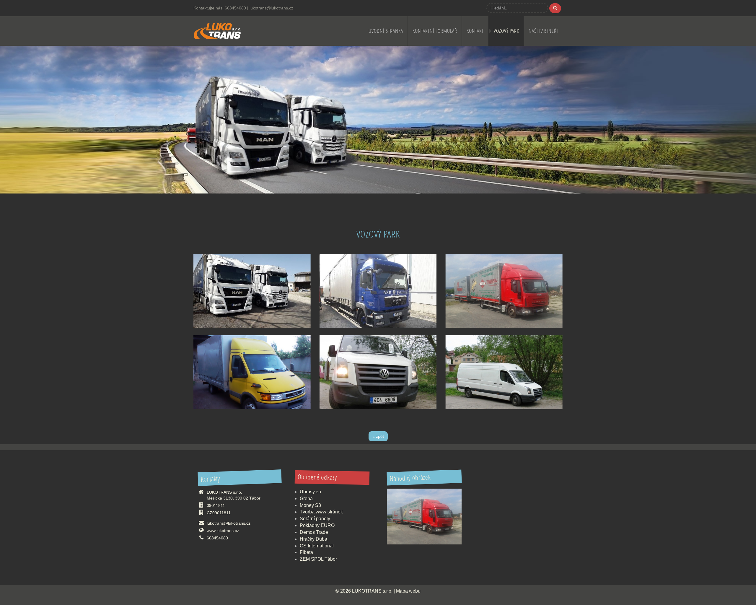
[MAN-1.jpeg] (378, 291)
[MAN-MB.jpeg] (252, 291)
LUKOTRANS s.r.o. (372, 590)
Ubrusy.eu (310, 491)
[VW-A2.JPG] (378, 372)
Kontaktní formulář (435, 30)
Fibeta (306, 552)
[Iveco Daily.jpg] (252, 372)
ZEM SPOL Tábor (318, 559)
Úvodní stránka (386, 30)
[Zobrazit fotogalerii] (424, 516)
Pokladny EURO (317, 525)
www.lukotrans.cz (223, 530)
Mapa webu (408, 590)
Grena (306, 498)
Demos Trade (314, 532)
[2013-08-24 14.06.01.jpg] (504, 291)
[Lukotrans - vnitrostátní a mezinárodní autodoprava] (217, 30)
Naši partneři (543, 30)
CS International (317, 545)
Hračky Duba (313, 538)
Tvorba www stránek (321, 511)
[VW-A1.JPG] (504, 372)
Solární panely (315, 518)
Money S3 (310, 505)
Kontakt (475, 30)
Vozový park (506, 30)
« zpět (378, 436)
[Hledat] (555, 8)
